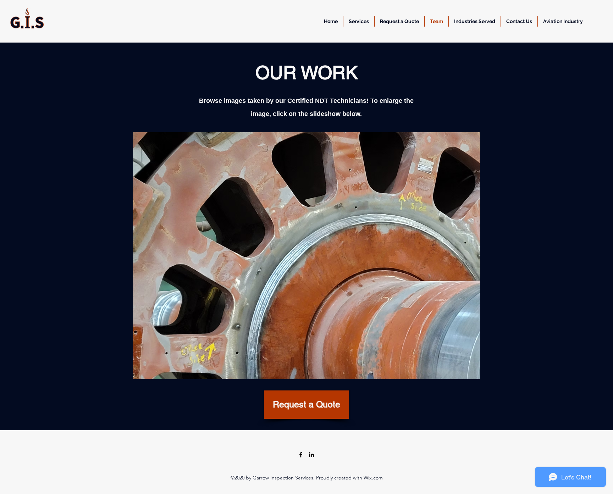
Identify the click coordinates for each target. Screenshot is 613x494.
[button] (399, 21)
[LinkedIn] (311, 454)
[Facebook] (300, 454)
